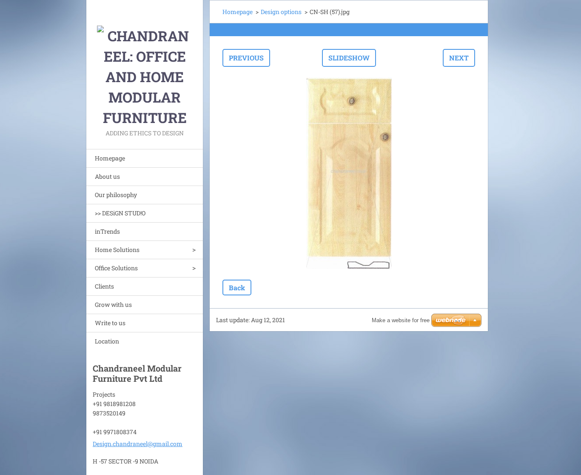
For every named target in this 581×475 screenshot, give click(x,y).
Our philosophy (116, 195)
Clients (104, 286)
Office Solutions (116, 268)
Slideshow (349, 57)
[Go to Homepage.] (144, 64)
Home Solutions (117, 250)
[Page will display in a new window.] (348, 173)
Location (107, 341)
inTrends (107, 231)
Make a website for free (401, 320)
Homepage (110, 158)
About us (107, 176)
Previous (246, 57)
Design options (281, 12)
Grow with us (113, 304)
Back (237, 287)
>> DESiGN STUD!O (120, 213)
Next (459, 57)
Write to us (110, 323)
